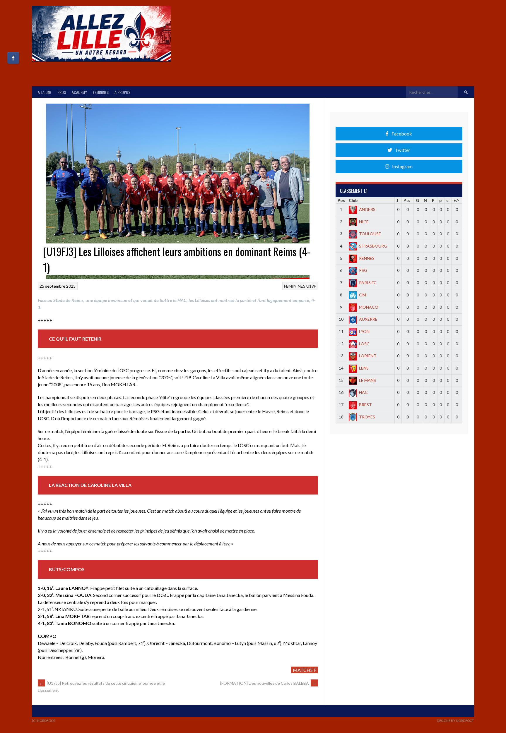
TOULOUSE (370, 233)
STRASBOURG (373, 245)
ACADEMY (79, 92)
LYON (364, 331)
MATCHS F (304, 670)
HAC (363, 392)
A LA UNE (45, 92)
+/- (456, 200)
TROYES (367, 416)
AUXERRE (368, 319)
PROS (61, 92)
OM (362, 294)
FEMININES (101, 92)
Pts (407, 200)
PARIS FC (368, 282)
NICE (364, 221)
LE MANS (367, 380)
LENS (364, 367)
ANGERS (367, 209)
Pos (341, 200)
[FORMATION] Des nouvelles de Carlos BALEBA (268, 683)
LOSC (364, 343)
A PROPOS (122, 92)
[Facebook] (13, 58)
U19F (311, 286)
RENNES (367, 258)
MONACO (368, 307)
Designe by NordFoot (455, 720)
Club (353, 200)
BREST (365, 404)
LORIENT (368, 355)
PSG (363, 270)
